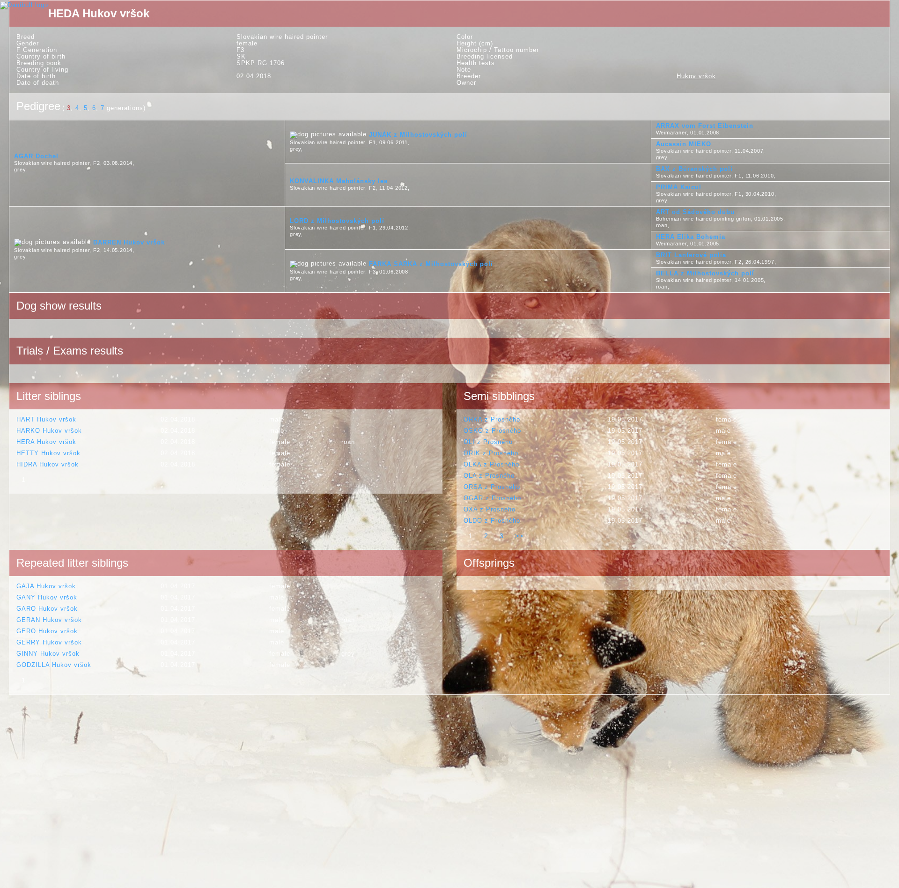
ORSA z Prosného (492, 486)
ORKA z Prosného (492, 419)
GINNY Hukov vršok (48, 653)
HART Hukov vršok (46, 419)
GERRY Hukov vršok (49, 642)
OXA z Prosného (490, 509)
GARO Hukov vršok (47, 608)
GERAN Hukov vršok (49, 619)
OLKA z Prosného (491, 464)
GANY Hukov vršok (46, 597)
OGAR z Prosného (492, 498)
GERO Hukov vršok (47, 631)
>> (519, 536)
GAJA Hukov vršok (46, 586)
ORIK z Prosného (491, 453)
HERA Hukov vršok (46, 441)
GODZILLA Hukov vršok (53, 664)
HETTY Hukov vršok (48, 453)
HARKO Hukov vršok (49, 430)
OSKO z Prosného (492, 430)
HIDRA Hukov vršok (47, 464)
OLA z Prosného (489, 475)
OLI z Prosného (488, 441)
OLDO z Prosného (492, 520)
